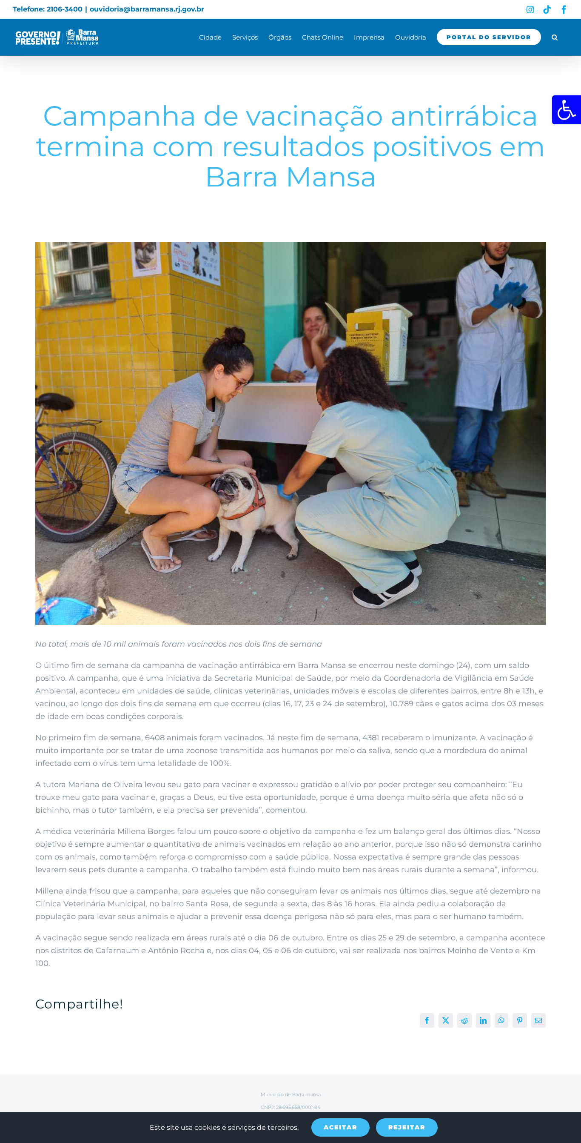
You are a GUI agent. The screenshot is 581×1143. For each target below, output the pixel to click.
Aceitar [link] (340, 1127)
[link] (566, 109)
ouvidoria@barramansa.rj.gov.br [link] (147, 9)
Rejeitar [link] (406, 1127)
